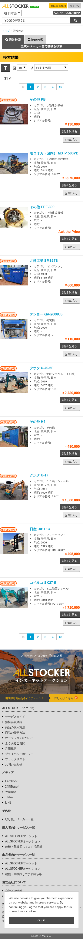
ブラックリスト (15, 759)
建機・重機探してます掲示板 (23, 846)
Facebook (11, 781)
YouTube (10, 792)
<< (23, 86)
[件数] (14, 67)
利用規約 (10, 748)
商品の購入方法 (15, 727)
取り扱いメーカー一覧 (19, 819)
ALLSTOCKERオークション (22, 841)
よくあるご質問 (15, 743)
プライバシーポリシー (19, 754)
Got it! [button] (41, 920)
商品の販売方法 (15, 732)
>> (60, 86)
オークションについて (19, 738)
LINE (8, 802)
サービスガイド (15, 716)
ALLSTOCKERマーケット (21, 836)
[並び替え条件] (32, 67)
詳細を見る (69, 131)
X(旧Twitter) (12, 786)
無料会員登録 (58, 6)
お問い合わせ (13, 764)
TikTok (9, 797)
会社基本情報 (13, 891)
